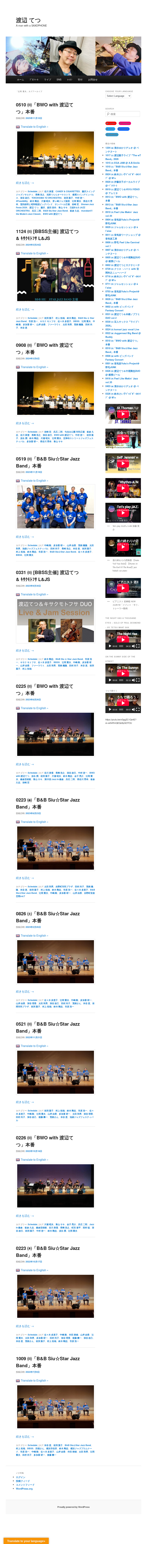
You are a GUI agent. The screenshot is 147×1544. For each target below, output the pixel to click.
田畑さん (39, 1448)
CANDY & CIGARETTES (68, 191)
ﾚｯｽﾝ (69, 79)
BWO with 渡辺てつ (52, 213)
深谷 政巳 (24, 197)
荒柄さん (76, 1003)
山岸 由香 (41, 324)
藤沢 (43, 207)
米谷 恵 (23, 327)
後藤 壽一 (43, 1117)
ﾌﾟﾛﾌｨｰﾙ (34, 79)
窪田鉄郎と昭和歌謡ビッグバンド (36, 204)
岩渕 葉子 (68, 197)
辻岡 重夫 (76, 201)
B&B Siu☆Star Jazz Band (63, 551)
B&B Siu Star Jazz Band (55, 210)
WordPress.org (24, 1488)
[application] (123, 640)
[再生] (110, 646)
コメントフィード (25, 1484)
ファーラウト (54, 324)
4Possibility (22, 201)
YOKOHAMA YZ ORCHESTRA (47, 197)
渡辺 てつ (28, 20)
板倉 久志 (74, 210)
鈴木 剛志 (34, 201)
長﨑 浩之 (39, 194)
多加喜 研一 (28, 324)
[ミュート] (133, 646)
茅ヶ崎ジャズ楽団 (61, 201)
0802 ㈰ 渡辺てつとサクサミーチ (122, 265)
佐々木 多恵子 (64, 321)
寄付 (80, 79)
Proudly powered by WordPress (73, 1507)
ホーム (20, 79)
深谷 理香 (31, 1003)
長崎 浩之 (66, 548)
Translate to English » (34, 126)
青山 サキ (63, 207)
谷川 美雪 (48, 191)
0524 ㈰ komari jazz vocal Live (122, 329)
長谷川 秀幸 (45, 441)
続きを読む (25, 183)
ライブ (47, 79)
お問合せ (93, 79)
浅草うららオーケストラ (58, 194)
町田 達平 (76, 1227)
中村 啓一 (79, 197)
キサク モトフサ (48, 321)
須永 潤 (23, 438)
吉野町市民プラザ (64, 886)
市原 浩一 (33, 321)
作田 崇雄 (73, 1334)
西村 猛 (86, 1227)
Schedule (32, 191)
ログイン (20, 1477)
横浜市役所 (51, 1448)
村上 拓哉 (60, 318)
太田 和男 (67, 324)
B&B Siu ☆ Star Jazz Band (69, 659)
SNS (59, 79)
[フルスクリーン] (138, 646)
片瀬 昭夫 (45, 201)
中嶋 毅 (47, 545)
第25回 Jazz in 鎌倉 (54, 779)
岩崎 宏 (75, 204)
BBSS (76, 321)
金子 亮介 (79, 776)
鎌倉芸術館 (25, 779)
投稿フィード (23, 1481)
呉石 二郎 (36, 210)
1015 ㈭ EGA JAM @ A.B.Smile (122, 162)
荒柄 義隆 (78, 324)
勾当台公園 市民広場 (75, 431)
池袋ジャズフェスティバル (35, 548)
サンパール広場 (62, 204)
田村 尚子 (55, 548)
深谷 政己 (54, 1003)
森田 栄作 (51, 207)
